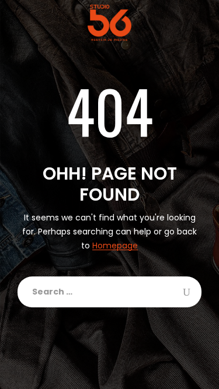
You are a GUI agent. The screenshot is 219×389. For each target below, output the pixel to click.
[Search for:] (109, 291)
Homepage (115, 245)
